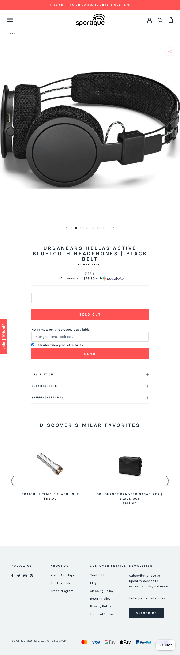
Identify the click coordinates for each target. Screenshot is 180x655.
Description (42, 374)
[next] (174, 135)
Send (90, 354)
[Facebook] (12, 575)
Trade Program (62, 591)
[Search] (160, 19)
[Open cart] (171, 20)
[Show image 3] (87, 228)
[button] (90, 278)
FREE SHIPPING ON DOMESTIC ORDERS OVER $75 (90, 4)
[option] (50, 471)
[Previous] (67, 228)
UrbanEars (92, 264)
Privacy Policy (100, 606)
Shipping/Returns (47, 397)
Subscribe (146, 613)
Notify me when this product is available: (60, 329)
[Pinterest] (31, 575)
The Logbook (60, 583)
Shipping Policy (101, 591)
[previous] (5, 135)
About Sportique (63, 575)
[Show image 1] (76, 228)
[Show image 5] (98, 228)
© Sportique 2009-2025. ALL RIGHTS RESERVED (39, 641)
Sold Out (90, 314)
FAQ (93, 583)
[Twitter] (18, 575)
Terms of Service (102, 614)
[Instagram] (25, 575)
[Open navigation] (10, 20)
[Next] (113, 228)
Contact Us (98, 575)
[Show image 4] (93, 228)
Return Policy (100, 599)
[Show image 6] (104, 228)
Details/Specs (44, 386)
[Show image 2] (81, 228)
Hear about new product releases (59, 345)
